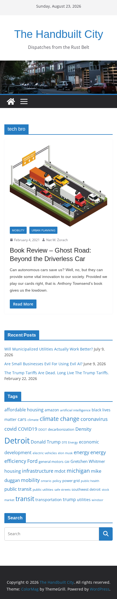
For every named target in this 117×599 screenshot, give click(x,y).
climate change (59, 419)
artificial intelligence (75, 410)
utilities (84, 499)
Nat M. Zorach (57, 240)
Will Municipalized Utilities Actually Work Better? (48, 349)
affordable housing (24, 410)
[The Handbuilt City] (58, 64)
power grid (71, 480)
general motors (51, 461)
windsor (97, 500)
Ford (32, 460)
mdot (60, 471)
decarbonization (61, 429)
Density (83, 429)
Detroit (17, 440)
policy (57, 480)
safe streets (62, 489)
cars (22, 419)
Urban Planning (43, 230)
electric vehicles (45, 453)
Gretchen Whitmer (87, 461)
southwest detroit (86, 489)
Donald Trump (46, 442)
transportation (48, 499)
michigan (78, 470)
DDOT (42, 429)
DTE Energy (70, 442)
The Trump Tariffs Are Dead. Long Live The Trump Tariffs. (56, 372)
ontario (46, 481)
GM (66, 462)
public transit (18, 489)
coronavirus (94, 419)
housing (12, 471)
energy (81, 452)
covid (10, 428)
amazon (52, 409)
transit (25, 498)
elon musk (65, 453)
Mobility (18, 230)
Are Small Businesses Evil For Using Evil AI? (43, 363)
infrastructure (37, 471)
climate (33, 419)
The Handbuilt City (58, 34)
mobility (30, 480)
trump (69, 499)
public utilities (43, 489)
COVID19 (27, 429)
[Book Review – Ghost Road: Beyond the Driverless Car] (58, 186)
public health (90, 481)
